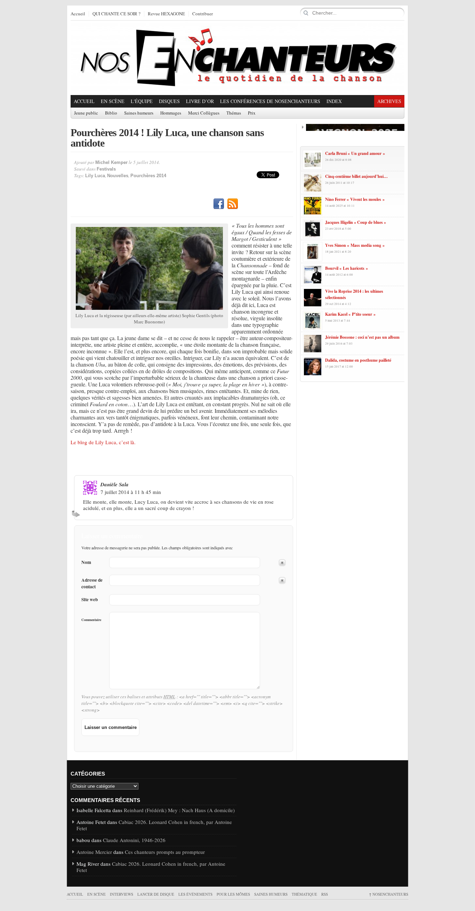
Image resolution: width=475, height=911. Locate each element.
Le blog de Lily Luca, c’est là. (103, 442)
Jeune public (86, 113)
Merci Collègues (203, 113)
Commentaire (91, 619)
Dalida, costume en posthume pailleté (358, 360)
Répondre (77, 513)
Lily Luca (95, 175)
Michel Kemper (111, 162)
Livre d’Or (200, 101)
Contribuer (202, 14)
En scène (112, 101)
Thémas (233, 113)
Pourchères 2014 (148, 175)
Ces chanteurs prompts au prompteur (165, 851)
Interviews (121, 894)
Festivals (106, 169)
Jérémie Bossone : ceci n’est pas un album (362, 337)
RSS (232, 204)
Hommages (170, 113)
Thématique (304, 894)
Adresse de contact (92, 583)
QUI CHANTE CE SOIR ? (116, 14)
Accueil (78, 14)
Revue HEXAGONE (166, 14)
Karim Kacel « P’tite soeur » (350, 314)
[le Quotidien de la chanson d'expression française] (237, 58)
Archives (389, 101)
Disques (169, 101)
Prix (252, 113)
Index (334, 101)
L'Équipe (142, 101)
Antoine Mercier (94, 851)
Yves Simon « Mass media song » (355, 245)
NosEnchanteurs (388, 894)
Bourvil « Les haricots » (346, 268)
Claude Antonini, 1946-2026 (134, 840)
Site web (89, 599)
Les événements (195, 894)
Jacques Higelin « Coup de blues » (355, 222)
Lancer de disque (155, 894)
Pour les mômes (233, 894)
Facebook (218, 204)
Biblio (111, 113)
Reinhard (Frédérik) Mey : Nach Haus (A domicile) (179, 810)
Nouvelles (117, 175)
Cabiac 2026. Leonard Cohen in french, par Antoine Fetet (154, 825)
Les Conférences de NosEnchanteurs (270, 101)
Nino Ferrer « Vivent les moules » (355, 199)
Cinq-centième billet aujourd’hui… (356, 176)
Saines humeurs (138, 113)
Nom (86, 562)
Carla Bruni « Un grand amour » (355, 153)
